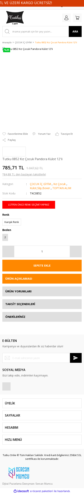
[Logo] (10, 17)
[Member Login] (66, 17)
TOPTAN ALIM (61, 188)
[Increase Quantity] (75, 251)
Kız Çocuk (59, 184)
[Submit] (76, 358)
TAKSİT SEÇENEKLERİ (20, 304)
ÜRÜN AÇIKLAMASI (18, 278)
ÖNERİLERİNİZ (15, 317)
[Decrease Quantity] (8, 251)
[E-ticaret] (41, 491)
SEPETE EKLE (42, 265)
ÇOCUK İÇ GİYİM (40, 184)
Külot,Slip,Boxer (40, 188)
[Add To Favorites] (15, 134)
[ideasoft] (21, 491)
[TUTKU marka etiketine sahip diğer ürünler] (14, 151)
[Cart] (77, 17)
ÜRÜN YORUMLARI (18, 291)
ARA (75, 31)
